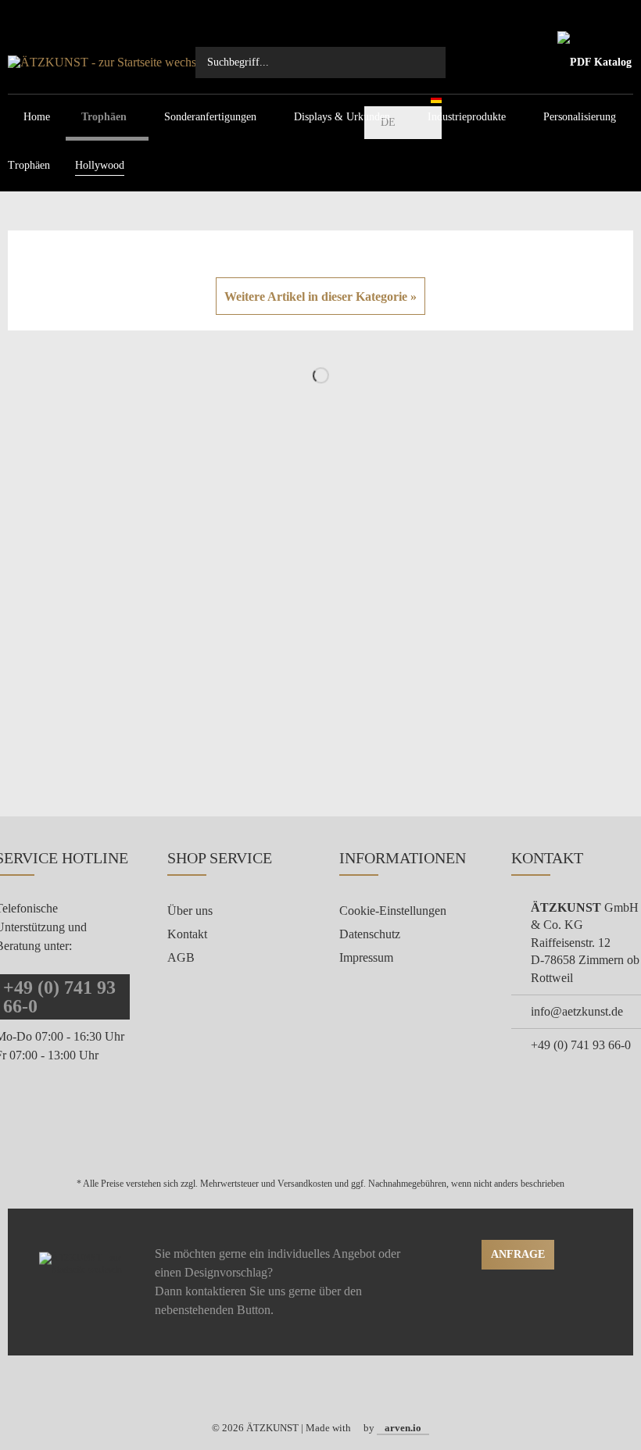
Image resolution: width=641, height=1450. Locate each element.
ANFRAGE (518, 1254)
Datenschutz (369, 934)
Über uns (190, 910)
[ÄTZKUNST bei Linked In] (351, 1388)
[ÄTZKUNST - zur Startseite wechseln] (117, 62)
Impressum (366, 957)
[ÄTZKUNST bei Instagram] (331, 1388)
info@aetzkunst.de (577, 1011)
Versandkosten (305, 1183)
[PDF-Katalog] (594, 62)
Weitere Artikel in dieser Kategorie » (320, 296)
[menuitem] (320, 62)
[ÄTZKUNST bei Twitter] (290, 1388)
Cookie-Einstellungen (392, 910)
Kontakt (187, 934)
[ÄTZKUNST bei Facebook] (311, 1388)
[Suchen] (426, 62)
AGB (181, 957)
